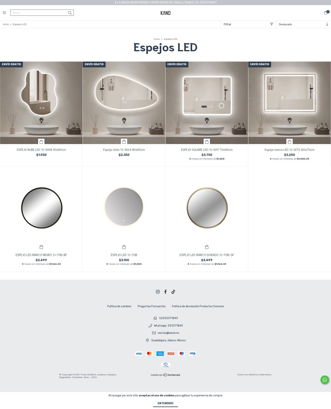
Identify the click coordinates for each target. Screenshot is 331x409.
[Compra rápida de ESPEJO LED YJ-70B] (124, 246)
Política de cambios (119, 306)
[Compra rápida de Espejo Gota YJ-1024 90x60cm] (124, 141)
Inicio (6, 24)
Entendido (165, 403)
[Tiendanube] (165, 375)
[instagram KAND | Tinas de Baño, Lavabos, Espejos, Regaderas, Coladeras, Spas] (157, 291)
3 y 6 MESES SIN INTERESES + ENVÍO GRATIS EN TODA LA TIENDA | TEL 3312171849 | (165, 2)
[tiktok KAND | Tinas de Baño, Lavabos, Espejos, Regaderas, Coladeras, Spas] (173, 291)
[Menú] (7, 13)
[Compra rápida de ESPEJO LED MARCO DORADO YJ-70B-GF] (207, 246)
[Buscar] (70, 13)
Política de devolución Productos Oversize (198, 306)
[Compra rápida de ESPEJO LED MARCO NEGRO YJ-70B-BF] (41, 246)
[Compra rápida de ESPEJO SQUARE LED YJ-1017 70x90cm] (207, 141)
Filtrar (227, 24)
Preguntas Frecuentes (152, 306)
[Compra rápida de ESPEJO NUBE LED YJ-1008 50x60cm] (41, 141)
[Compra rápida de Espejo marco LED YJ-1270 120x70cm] (289, 141)
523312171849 (168, 318)
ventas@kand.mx (168, 333)
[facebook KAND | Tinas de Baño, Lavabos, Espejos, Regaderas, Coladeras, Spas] (165, 291)
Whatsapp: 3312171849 (168, 325)
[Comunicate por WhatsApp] (324, 380)
